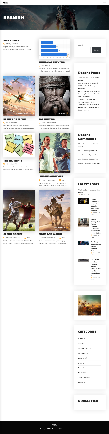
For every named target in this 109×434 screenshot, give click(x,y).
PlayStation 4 (51, 123)
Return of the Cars (52, 62)
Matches (81, 358)
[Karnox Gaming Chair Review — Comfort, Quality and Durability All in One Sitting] (83, 222)
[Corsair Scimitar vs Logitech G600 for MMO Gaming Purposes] (83, 201)
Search (80, 45)
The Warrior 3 (12, 161)
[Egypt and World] (54, 211)
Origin (44, 123)
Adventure (61, 113)
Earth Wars (47, 119)
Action (57, 170)
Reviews (81, 373)
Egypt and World (50, 234)
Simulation (19, 113)
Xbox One (14, 44)
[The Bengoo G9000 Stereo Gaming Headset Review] (83, 243)
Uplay (48, 66)
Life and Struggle (51, 176)
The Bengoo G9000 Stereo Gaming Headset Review (96, 246)
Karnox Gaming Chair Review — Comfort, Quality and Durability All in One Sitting (89, 93)
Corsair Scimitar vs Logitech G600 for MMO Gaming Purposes (88, 85)
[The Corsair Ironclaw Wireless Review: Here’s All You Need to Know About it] (83, 260)
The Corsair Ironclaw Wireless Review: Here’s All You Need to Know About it (89, 107)
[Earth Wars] (54, 96)
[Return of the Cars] (54, 49)
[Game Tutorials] (5, 2)
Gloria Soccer (13, 234)
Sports (63, 56)
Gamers (81, 343)
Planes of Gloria (15, 119)
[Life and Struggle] (54, 153)
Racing (57, 56)
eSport (80, 339)
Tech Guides (82, 377)
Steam (8, 44)
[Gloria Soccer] (19, 211)
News (80, 363)
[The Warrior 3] (19, 145)
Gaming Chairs (83, 348)
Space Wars (11, 40)
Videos (80, 382)
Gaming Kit (82, 353)
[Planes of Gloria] (19, 96)
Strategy (27, 113)
